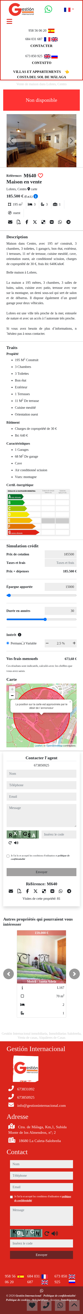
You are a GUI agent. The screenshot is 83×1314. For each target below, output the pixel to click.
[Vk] (52, 222)
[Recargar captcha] (10, 843)
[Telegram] (68, 222)
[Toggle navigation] (9, 21)
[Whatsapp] (48, 11)
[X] (35, 222)
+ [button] (12, 689)
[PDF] (19, 222)
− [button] (12, 695)
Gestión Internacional (29, 1295)
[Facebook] (27, 222)
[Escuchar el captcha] (16, 843)
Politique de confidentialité (59, 1295)
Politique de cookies (18, 1299)
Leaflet (38, 745)
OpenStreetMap (54, 745)
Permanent (18, 643)
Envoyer (41, 872)
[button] (8, 974)
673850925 (41, 765)
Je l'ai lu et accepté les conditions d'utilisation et (40, 857)
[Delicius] (44, 222)
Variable (31, 643)
